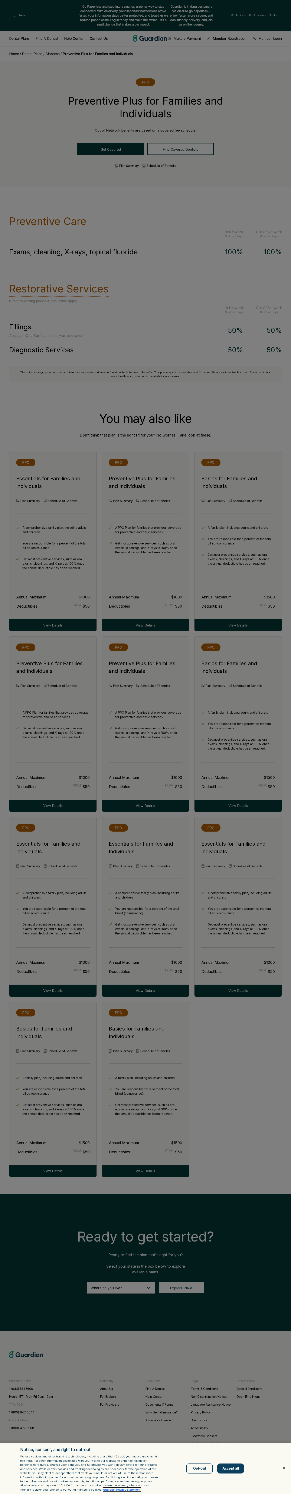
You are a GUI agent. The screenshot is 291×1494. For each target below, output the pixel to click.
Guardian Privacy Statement (121, 1489)
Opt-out (199, 1468)
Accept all (230, 1468)
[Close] (284, 1468)
